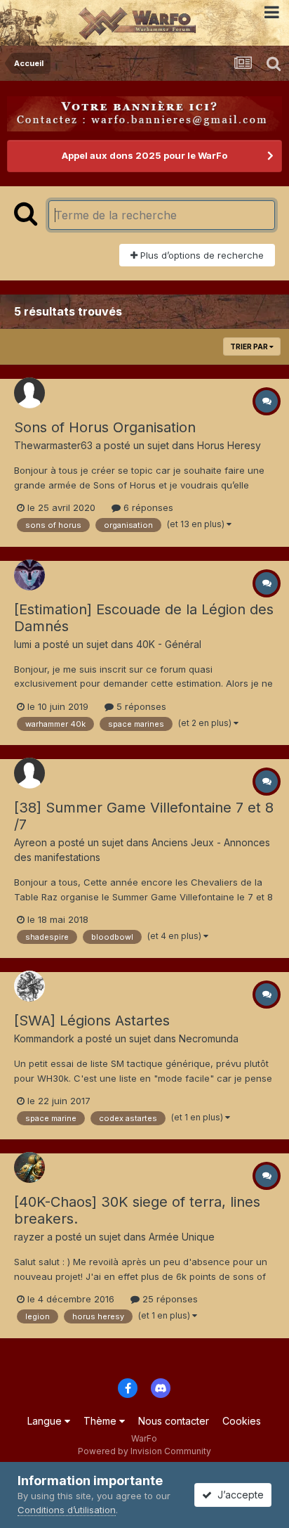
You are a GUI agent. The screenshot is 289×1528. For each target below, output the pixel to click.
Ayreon (30, 842)
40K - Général (168, 644)
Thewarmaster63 (53, 445)
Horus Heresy (229, 445)
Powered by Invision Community (144, 1451)
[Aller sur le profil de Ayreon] (29, 773)
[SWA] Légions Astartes (92, 1020)
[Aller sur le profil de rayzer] (29, 1167)
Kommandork (44, 1038)
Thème (101, 1421)
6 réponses (147, 507)
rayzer (29, 1237)
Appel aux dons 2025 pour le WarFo (144, 155)
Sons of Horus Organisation (105, 427)
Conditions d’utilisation (67, 1509)
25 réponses (169, 1298)
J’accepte (238, 1495)
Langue (46, 1421)
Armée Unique (182, 1237)
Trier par (249, 346)
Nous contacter (173, 1421)
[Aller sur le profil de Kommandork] (29, 986)
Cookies (241, 1421)
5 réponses (140, 706)
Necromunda (208, 1038)
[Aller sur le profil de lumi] (29, 574)
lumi (23, 644)
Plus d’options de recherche (200, 255)
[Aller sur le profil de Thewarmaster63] (29, 392)
